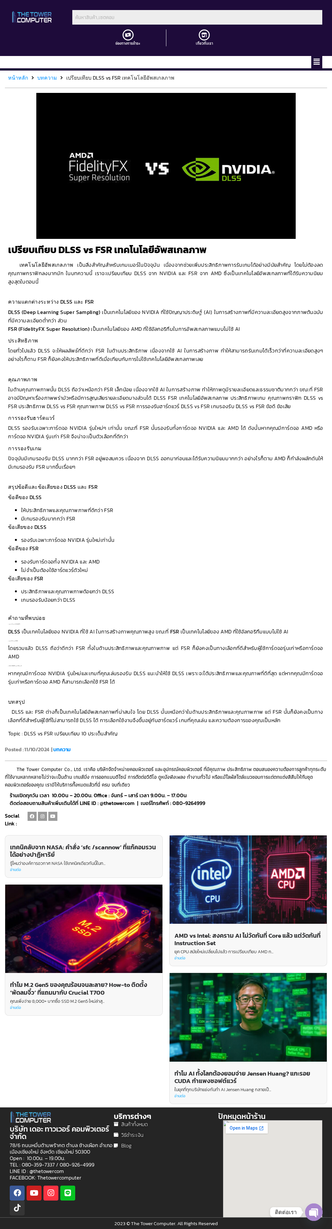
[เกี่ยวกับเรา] (204, 34)
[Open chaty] (314, 1212)
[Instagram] (42, 816)
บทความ (47, 78)
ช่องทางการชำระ (127, 43)
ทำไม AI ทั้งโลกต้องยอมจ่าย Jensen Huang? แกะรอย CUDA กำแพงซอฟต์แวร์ (242, 1077)
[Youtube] (52, 816)
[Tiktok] (17, 1208)
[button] (316, 62)
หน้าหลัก (18, 78)
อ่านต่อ (15, 870)
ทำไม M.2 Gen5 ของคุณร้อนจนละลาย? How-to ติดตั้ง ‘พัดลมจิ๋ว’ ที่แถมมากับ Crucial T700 (78, 988)
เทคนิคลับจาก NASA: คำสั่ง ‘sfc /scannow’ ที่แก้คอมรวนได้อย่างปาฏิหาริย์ (83, 851)
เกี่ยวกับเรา (204, 43)
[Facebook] (32, 816)
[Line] (67, 1193)
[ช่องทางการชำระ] (128, 34)
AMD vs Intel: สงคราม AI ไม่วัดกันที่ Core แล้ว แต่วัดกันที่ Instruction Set (247, 939)
